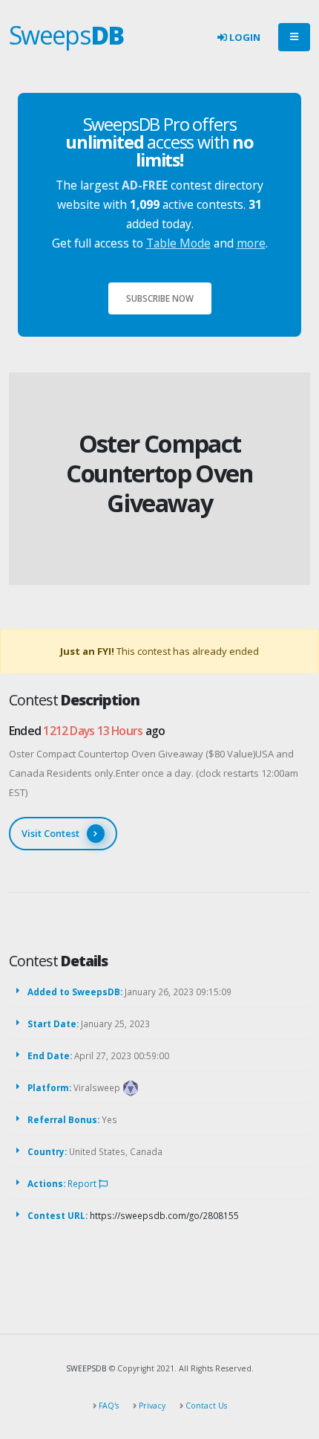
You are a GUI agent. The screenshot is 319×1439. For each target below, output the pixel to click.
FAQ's (107, 1405)
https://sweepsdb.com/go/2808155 (164, 1215)
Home (133, 420)
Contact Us (205, 1405)
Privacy (151, 1405)
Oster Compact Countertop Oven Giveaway (159, 473)
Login (243, 37)
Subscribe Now (160, 298)
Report (83, 1183)
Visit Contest (50, 833)
